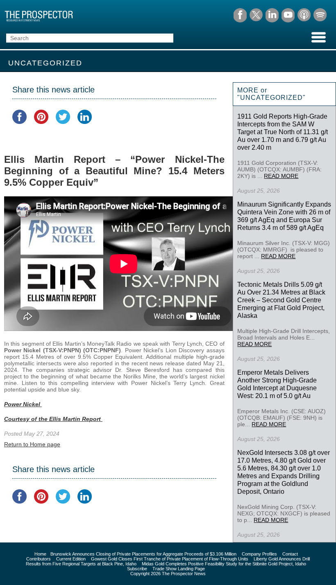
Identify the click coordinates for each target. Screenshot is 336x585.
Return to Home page (32, 444)
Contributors (38, 558)
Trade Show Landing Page (178, 568)
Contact (290, 553)
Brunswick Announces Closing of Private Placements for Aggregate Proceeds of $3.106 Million (143, 553)
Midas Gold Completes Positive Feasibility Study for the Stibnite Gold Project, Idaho (224, 563)
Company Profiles (259, 553)
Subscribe (137, 568)
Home (40, 553)
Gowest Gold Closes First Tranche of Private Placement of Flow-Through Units (169, 558)
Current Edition (71, 558)
